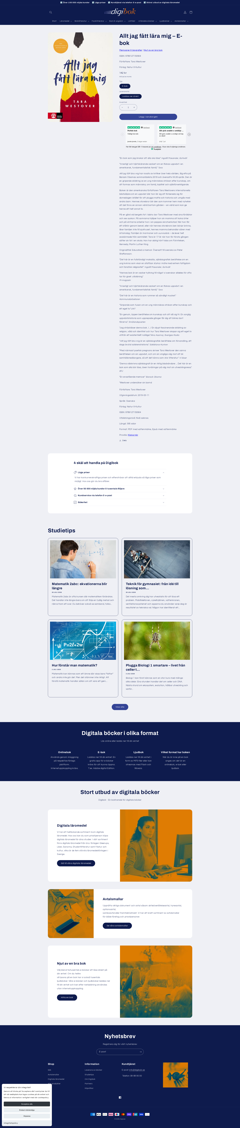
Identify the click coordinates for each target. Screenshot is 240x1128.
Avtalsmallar (53, 1075)
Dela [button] (124, 440)
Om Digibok (90, 1079)
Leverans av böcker (93, 1070)
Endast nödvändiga (26, 1110)
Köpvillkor (89, 1088)
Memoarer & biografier (130, 50)
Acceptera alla (26, 1104)
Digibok (123, 1119)
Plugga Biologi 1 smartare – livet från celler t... (155, 667)
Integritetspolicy (11, 1123)
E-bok (125, 86)
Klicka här (133, 435)
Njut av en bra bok (153, 50)
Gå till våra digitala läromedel (76, 863)
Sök (49, 1070)
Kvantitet (123, 102)
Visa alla (120, 707)
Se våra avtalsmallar (117, 926)
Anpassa (27, 1116)
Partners (88, 1084)
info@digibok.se (137, 1070)
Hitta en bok (67, 997)
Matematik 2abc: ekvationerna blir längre (79, 586)
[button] (51, 12)
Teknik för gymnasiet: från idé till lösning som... (152, 586)
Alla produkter (54, 1084)
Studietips (89, 1075)
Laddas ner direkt (130, 96)
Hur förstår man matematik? (74, 665)
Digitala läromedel (56, 1079)
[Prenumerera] (141, 1052)
